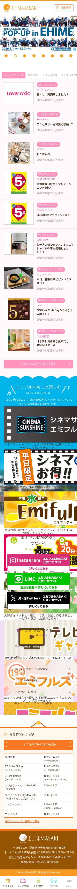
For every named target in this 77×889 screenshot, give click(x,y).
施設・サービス (24, 657)
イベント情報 (49, 75)
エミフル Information (27, 645)
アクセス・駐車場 (25, 691)
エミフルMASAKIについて (31, 680)
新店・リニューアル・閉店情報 (33, 703)
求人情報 (33, 75)
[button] (6, 55)
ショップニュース (13, 75)
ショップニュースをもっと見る (38, 364)
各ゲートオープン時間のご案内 (22, 821)
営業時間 (65, 7)
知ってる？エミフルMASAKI (32, 668)
